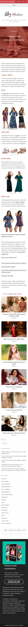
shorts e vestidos (20, 202)
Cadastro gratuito (20, 1)
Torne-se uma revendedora (14, 581)
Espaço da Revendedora (6, 494)
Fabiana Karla (4, 497)
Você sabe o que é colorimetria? (14, 387)
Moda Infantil (4, 510)
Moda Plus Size (19, 50)
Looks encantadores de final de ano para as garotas (14, 363)
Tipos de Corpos (5, 520)
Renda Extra (4, 518)
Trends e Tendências (6, 523)
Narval (2, 515)
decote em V (6, 93)
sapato (17, 135)
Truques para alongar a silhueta (18, 530)
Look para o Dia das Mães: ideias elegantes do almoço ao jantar (14, 315)
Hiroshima (14, 31)
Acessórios (3, 478)
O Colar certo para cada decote (14, 410)
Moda (9, 50)
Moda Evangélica (14, 50)
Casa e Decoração (5, 484)
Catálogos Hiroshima (6, 486)
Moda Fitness (4, 507)
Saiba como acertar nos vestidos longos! (14, 339)
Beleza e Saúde (5, 481)
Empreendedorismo (5, 492)
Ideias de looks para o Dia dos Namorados (14, 433)
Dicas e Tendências (5, 489)
